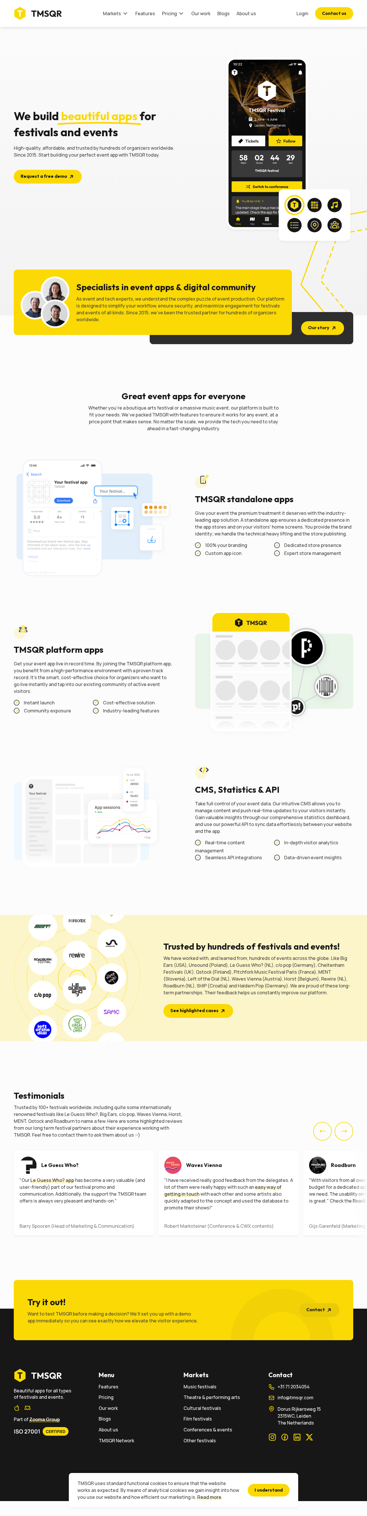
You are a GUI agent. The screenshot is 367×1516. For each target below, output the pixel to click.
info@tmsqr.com (295, 1398)
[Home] (40, 13)
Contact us (334, 13)
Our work (200, 13)
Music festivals (200, 1387)
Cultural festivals (202, 1408)
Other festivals (200, 1441)
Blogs (223, 13)
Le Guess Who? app (52, 1180)
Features (145, 13)
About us (246, 13)
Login (302, 13)
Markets (112, 13)
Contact (315, 1309)
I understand (269, 1490)
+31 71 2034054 (294, 1387)
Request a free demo (44, 176)
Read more (209, 1497)
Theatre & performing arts (212, 1397)
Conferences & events (208, 1430)
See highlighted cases (194, 1010)
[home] (56, 1375)
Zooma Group (44, 1419)
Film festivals (198, 1419)
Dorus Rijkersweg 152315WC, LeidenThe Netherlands (299, 1416)
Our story (318, 327)
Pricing (169, 13)
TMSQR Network (116, 1441)
